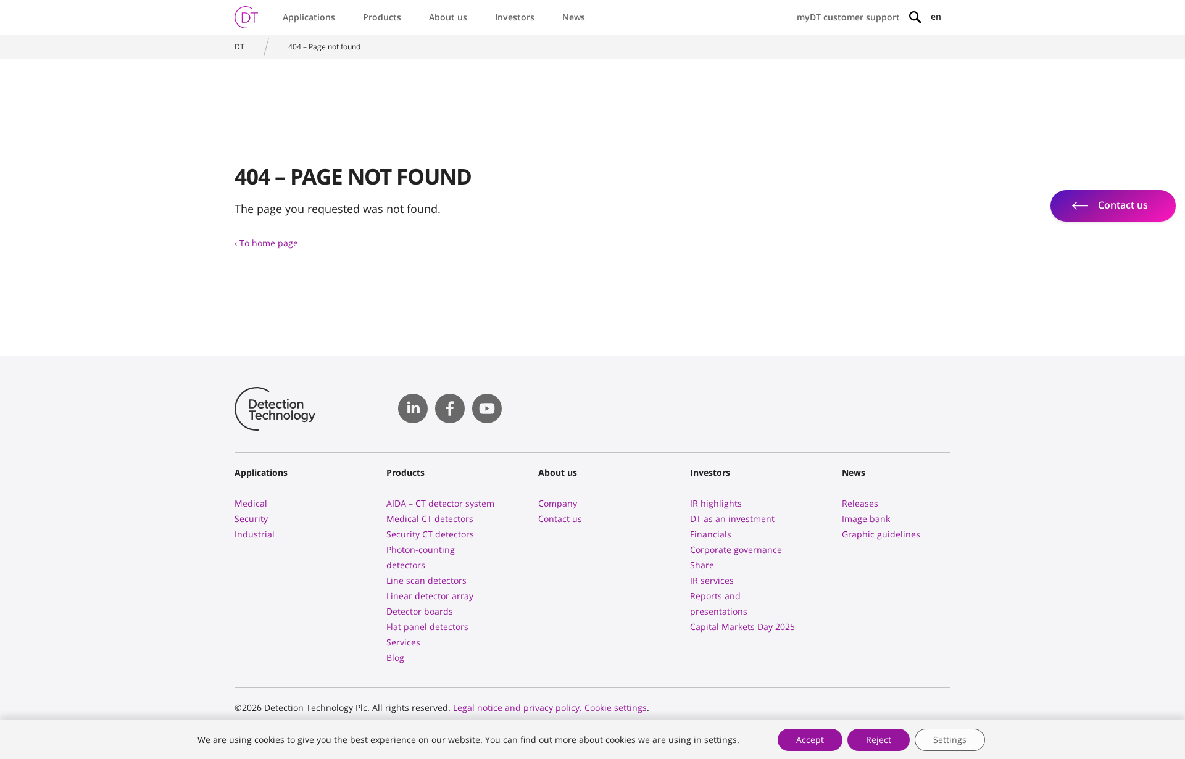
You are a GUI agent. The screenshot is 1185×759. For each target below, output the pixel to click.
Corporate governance (736, 549)
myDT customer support (848, 17)
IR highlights (716, 503)
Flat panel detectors (427, 626)
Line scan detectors (426, 580)
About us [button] (448, 17)
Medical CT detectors (429, 519)
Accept (810, 739)
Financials (710, 534)
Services (403, 642)
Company (557, 503)
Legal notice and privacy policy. (517, 707)
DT (239, 46)
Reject (878, 739)
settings (720, 739)
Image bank (866, 519)
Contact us (560, 519)
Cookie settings (615, 707)
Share (702, 565)
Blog (395, 657)
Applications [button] (309, 17)
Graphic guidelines (881, 534)
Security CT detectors (430, 534)
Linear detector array (429, 596)
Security (251, 519)
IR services (712, 580)
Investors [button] (514, 17)
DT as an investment (732, 519)
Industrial (255, 534)
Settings (950, 739)
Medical (251, 503)
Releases (860, 503)
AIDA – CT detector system (440, 503)
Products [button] (382, 17)
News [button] (573, 17)
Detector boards (419, 611)
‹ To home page (266, 243)
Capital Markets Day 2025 (742, 626)
